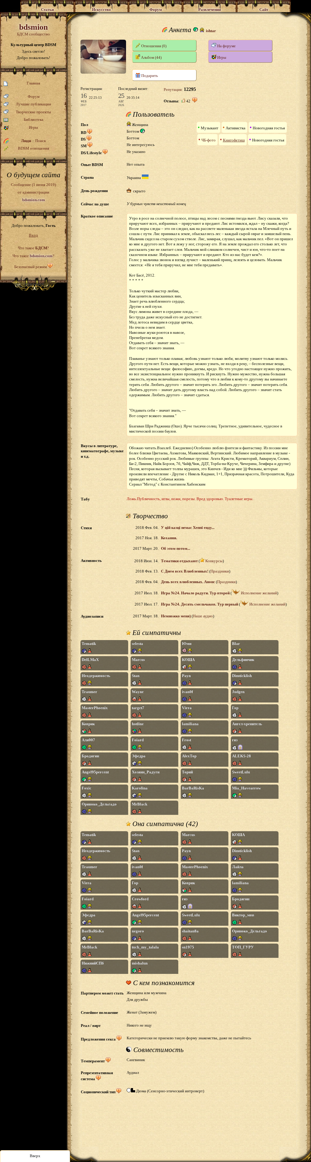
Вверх (35, 1156)
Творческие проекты (33, 112)
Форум (33, 96)
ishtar (211, 30)
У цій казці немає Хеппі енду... (187, 527)
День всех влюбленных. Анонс (188, 581)
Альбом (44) (151, 57)
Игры (33, 127)
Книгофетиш (234, 140)
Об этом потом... (175, 548)
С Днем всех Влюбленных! (184, 571)
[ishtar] (103, 72)
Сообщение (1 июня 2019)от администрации (33, 192)
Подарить (149, 75)
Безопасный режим (30, 266)
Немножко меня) (176, 616)
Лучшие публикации (33, 104)
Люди (26, 140)
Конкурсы (213, 561)
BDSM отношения (33, 148)
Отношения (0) (153, 46)
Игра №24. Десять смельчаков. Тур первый (199, 604)
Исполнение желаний (258, 593)
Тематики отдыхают (179, 561)
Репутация (173, 89)
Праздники (219, 571)
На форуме (226, 46)
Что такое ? (33, 248)
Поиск (40, 140)
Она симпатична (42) (164, 824)
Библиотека (33, 119)
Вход (33, 235)
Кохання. (169, 538)
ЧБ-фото (208, 140)
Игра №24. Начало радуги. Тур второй (195, 593)
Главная (33, 83)
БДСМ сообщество (33, 29)
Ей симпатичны (156, 633)
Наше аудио (203, 616)
